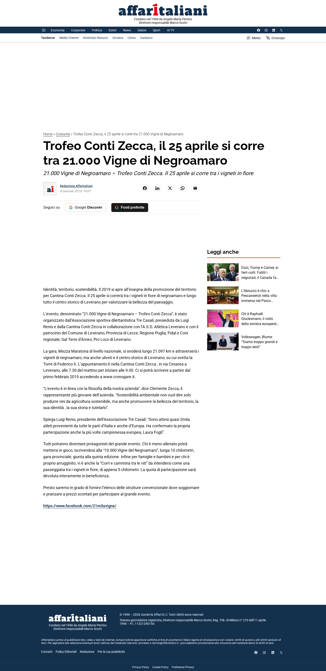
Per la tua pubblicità (111, 651)
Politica (97, 30)
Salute (141, 30)
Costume (63, 134)
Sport (156, 30)
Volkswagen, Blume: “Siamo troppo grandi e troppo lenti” (259, 342)
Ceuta (132, 38)
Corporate (78, 30)
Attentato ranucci (95, 38)
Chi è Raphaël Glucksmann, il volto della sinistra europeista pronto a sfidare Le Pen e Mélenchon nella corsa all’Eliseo (260, 319)
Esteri (112, 30)
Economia (58, 30)
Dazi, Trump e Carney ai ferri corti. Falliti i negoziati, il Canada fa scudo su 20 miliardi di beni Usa (259, 273)
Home (48, 134)
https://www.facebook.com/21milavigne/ (79, 505)
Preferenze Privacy (183, 667)
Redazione (87, 651)
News (127, 30)
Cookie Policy (160, 667)
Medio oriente (69, 38)
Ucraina (117, 38)
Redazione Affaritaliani (76, 186)
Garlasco (146, 38)
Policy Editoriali (66, 651)
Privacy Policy (140, 667)
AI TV (170, 30)
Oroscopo (278, 38)
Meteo (256, 38)
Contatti (46, 651)
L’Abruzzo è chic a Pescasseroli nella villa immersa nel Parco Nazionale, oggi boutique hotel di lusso (260, 296)
